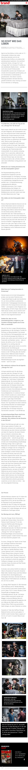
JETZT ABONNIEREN (20, 754)
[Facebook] (24, 759)
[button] (3, 714)
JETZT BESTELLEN (20, 755)
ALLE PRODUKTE (19, 757)
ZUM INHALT (18, 752)
